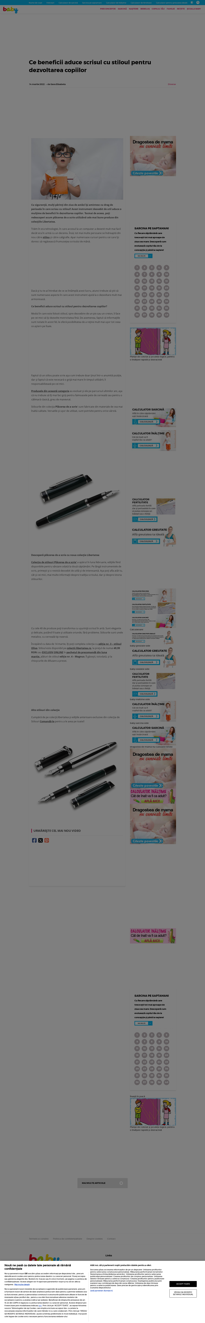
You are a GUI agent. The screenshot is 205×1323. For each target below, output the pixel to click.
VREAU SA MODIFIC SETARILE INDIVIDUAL (183, 1293)
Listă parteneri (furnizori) (101, 1291)
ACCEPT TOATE (183, 1284)
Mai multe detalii (22, 1284)
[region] (102, 1292)
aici (40, 1305)
